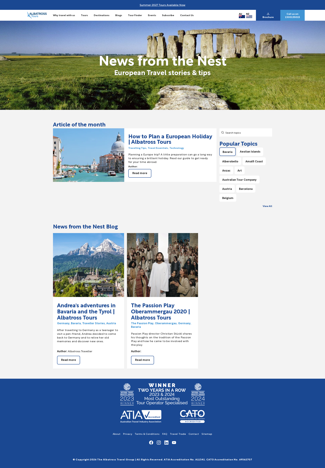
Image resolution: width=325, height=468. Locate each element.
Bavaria (227, 152)
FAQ (164, 433)
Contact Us (187, 15)
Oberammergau (166, 323)
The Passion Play (142, 323)
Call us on (292, 14)
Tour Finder (135, 15)
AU (240, 13)
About (117, 433)
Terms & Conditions (147, 433)
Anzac (226, 170)
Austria (227, 188)
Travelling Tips (137, 148)
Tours (84, 15)
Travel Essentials (158, 148)
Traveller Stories (93, 323)
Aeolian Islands (250, 151)
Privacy (127, 433)
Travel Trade (178, 433)
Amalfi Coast (254, 161)
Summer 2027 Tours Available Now (162, 5)
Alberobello (230, 161)
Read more (139, 173)
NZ (247, 13)
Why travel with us (64, 15)
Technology (176, 148)
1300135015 (292, 17)
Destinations (101, 15)
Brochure (268, 17)
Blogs (118, 15)
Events (152, 15)
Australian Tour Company (239, 179)
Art (239, 170)
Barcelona (246, 188)
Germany (63, 323)
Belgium (227, 198)
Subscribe (168, 15)
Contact (194, 433)
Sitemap (207, 433)
